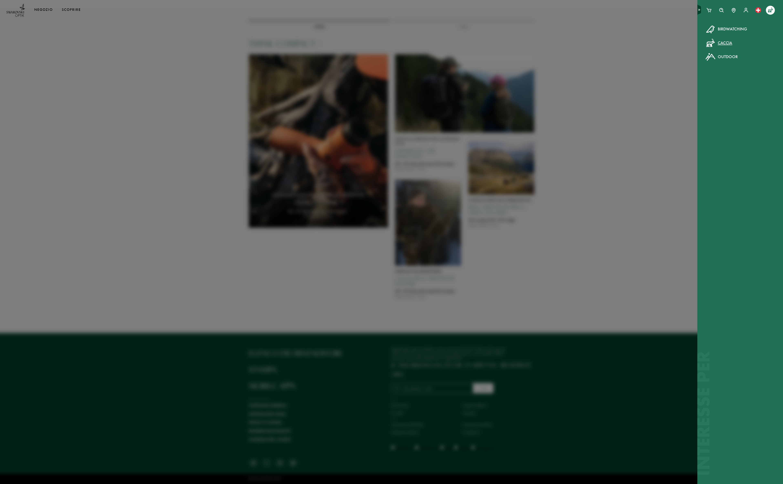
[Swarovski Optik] (16, 10)
